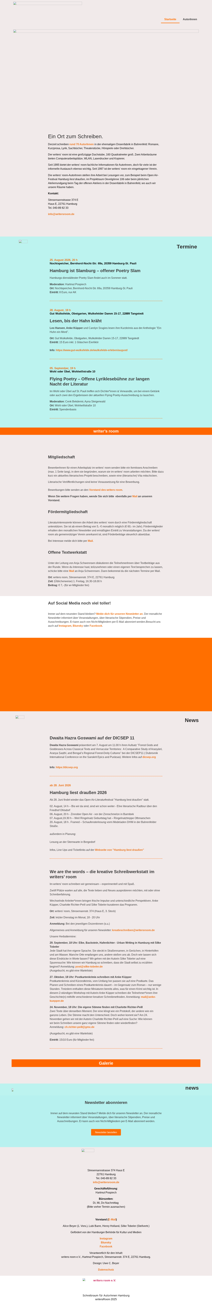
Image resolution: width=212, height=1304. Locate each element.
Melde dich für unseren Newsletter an (119, 613)
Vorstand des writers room (105, 489)
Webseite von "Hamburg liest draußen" (119, 849)
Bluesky (78, 625)
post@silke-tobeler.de (89, 966)
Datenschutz (106, 1269)
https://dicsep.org (67, 767)
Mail (134, 496)
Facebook (96, 625)
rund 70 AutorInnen (81, 144)
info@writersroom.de (61, 214)
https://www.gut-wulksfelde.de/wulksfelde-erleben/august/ (92, 350)
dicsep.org (149, 757)
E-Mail (112, 1219)
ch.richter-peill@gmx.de (79, 1027)
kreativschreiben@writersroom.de (133, 930)
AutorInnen (190, 19)
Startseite (170, 19)
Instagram (65, 625)
